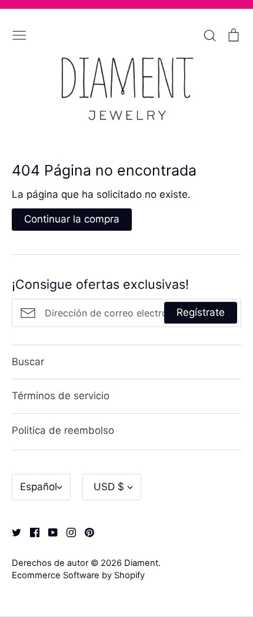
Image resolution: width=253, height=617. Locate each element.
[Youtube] (48, 531)
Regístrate (201, 312)
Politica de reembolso (63, 430)
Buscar (28, 361)
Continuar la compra (71, 219)
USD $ (109, 487)
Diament (141, 563)
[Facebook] (30, 531)
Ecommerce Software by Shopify (78, 575)
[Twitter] (12, 531)
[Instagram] (67, 531)
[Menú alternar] (19, 34)
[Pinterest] (85, 531)
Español (38, 487)
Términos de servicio (60, 396)
